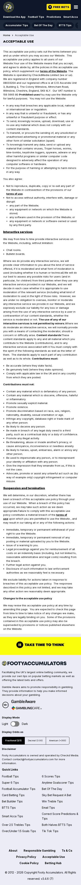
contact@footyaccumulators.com (33, 759)
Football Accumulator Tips (18, 788)
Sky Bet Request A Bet (56, 795)
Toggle (15, 724)
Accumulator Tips (17, 25)
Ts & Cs (67, 850)
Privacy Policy (26, 856)
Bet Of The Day (43, 25)
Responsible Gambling (39, 850)
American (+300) (57, 740)
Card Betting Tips (13, 795)
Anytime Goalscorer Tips (58, 782)
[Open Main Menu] (76, 7)
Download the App (14, 16)
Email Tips (48, 807)
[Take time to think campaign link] (40, 647)
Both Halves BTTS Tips (57, 824)
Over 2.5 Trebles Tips (16, 824)
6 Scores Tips (51, 776)
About (13, 850)
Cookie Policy (29, 863)
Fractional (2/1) (13, 740)
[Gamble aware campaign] (26, 701)
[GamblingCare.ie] (26, 708)
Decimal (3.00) (35, 740)
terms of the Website (53, 71)
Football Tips (36, 16)
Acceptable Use (53, 856)
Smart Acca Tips (12, 816)
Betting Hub (53, 863)
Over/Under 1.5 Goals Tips (19, 831)
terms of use (14, 193)
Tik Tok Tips (50, 831)
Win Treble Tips (52, 801)
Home (6, 35)
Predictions (54, 16)
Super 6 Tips (10, 782)
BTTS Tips (65, 25)
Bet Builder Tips (12, 801)
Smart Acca (70, 16)
